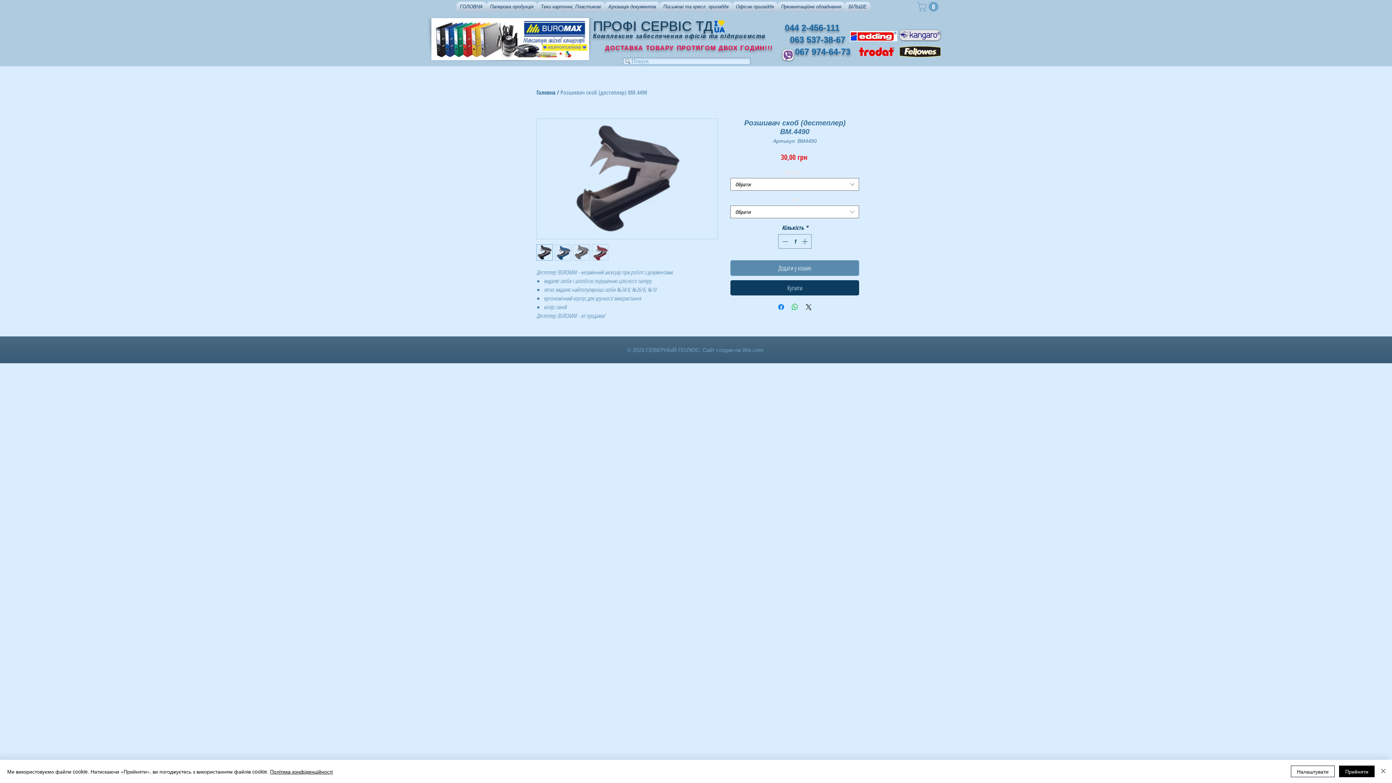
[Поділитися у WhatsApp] (795, 307)
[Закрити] (1383, 771)
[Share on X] (808, 307)
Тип (795, 199)
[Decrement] (784, 241)
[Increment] (805, 241)
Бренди (794, 172)
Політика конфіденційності (301, 771)
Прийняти (1356, 771)
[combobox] (794, 184)
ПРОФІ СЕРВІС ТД (653, 26)
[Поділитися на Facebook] (781, 307)
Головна (545, 92)
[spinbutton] (795, 241)
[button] (511, 7)
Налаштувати (1313, 771)
